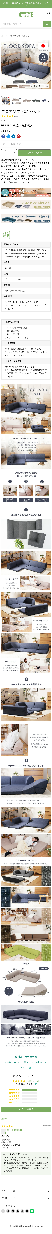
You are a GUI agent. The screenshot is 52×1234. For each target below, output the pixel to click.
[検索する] (47, 24)
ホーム (4, 36)
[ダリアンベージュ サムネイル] (27, 100)
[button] (7, 116)
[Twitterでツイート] (8, 136)
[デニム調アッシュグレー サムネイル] (36, 100)
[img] (7, 1126)
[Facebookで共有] (3, 136)
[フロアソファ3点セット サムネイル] (5, 100)
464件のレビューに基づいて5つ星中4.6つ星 (26, 1062)
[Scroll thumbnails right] (48, 101)
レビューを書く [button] (26, 1109)
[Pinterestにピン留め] (19, 136)
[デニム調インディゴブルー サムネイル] (45, 100)
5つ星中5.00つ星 (33, 1081)
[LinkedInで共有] (13, 136)
